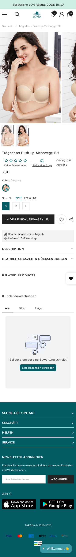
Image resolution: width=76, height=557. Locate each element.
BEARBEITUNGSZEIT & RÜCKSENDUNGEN (34, 259)
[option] (30, 77)
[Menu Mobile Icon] (4, 14)
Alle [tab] (7, 308)
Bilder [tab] (22, 308)
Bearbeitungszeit (18, 234)
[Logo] (37, 14)
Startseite (7, 26)
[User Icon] (61, 14)
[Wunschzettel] (61, 219)
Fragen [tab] (39, 308)
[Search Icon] (21, 14)
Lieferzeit (13, 238)
